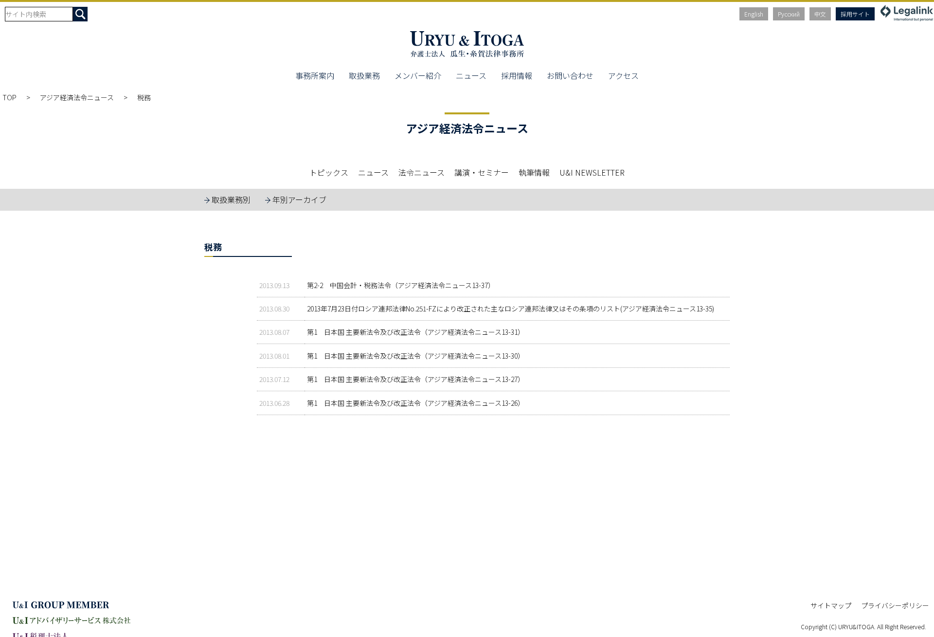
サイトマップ (830, 605)
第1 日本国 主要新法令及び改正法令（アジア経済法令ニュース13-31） (415, 332)
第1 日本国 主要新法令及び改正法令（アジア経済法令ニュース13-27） (415, 379)
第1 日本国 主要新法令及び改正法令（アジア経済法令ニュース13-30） (415, 356)
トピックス (328, 172)
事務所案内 (314, 75)
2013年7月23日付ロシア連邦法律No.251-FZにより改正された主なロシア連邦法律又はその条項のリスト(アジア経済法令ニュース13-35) (510, 308)
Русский (789, 14)
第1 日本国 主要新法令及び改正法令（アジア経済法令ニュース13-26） (415, 403)
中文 (820, 14)
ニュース (471, 75)
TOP (9, 97)
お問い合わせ (570, 75)
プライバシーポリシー (895, 605)
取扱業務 (364, 75)
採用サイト (855, 14)
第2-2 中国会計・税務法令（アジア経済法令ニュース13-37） (401, 285)
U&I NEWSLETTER (592, 172)
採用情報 (516, 75)
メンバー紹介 (418, 75)
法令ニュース (421, 172)
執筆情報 (534, 172)
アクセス (623, 75)
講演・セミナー (481, 172)
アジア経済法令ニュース (77, 97)
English (753, 14)
